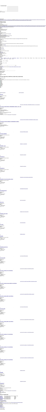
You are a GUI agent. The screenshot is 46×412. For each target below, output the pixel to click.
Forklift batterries (27, 19)
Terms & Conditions (2, 402)
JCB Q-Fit (1, 94)
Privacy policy (6, 402)
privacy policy (9, 114)
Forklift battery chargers (18, 19)
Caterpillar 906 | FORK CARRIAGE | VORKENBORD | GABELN (9, 121)
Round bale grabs (42, 19)
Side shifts (9, 20)
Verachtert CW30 (2, 308)
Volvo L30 (1, 396)
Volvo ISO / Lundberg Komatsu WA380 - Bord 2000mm (8, 283)
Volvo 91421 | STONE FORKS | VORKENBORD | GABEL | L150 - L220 (10, 106)
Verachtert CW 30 (2, 398)
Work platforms (34, 19)
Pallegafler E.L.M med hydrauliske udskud (6, 179)
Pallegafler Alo (2, 156)
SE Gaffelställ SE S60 (3, 190)
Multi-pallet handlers (23, 20)
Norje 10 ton (2, 202)
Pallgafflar (1, 372)
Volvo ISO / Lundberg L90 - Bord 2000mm (6, 359)
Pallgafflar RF (2, 383)
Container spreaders (28, 20)
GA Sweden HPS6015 (3, 133)
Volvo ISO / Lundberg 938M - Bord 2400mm (6, 321)
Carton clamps (6, 20)
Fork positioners (23, 19)
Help (2, 400)
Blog (17, 402)
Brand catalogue (21, 402)
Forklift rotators (12, 20)
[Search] (12, 9)
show (1, 73)
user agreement (14, 114)
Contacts (5, 400)
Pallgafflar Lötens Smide (4, 213)
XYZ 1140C (1, 224)
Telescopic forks (16, 20)
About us (1, 400)
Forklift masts (38, 19)
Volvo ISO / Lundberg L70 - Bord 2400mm (6, 334)
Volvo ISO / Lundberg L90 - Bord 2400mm (6, 270)
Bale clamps (19, 20)
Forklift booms (30, 19)
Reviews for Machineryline (14, 402)
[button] (23, 15)
